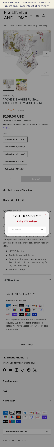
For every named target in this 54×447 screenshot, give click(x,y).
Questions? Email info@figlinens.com (27, 6)
